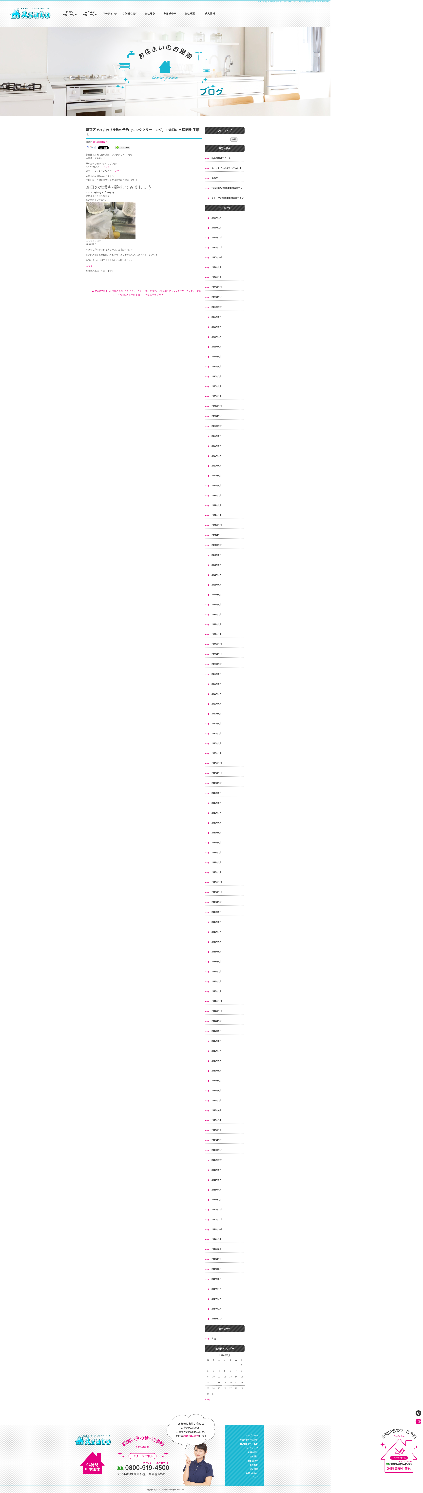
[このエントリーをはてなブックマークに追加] (88, 147)
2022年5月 (217, 475)
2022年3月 (217, 495)
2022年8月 (217, 446)
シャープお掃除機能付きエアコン (228, 198)
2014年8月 (217, 1249)
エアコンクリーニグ (91, 13)
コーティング (111, 13)
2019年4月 (217, 842)
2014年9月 (217, 1239)
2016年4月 (217, 1110)
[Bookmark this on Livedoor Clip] (95, 147)
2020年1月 (217, 753)
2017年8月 (217, 1041)
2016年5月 (217, 1100)
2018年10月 (217, 902)
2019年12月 (217, 763)
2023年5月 (217, 356)
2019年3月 (217, 852)
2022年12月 (217, 406)
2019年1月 (217, 872)
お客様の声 (170, 13)
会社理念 (150, 13)
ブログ (255, 1477)
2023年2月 (217, 386)
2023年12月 (217, 287)
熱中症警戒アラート (221, 158)
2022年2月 (217, 505)
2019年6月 (217, 823)
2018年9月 (217, 912)
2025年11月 (217, 247)
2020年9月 (217, 674)
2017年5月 (217, 1070)
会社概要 (190, 13)
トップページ (33, 13)
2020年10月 (217, 664)
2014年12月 (217, 1209)
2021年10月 (217, 545)
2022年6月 (217, 465)
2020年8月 (217, 684)
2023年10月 (217, 307)
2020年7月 (217, 694)
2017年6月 (217, 1061)
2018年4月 (217, 961)
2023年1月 (217, 396)
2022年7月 (217, 456)
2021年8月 (217, 565)
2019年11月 (217, 773)
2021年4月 (217, 604)
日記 (214, 1338)
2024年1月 (217, 277)
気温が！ (216, 178)
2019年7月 (217, 813)
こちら (106, 167)
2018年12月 (217, 882)
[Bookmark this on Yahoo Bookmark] (91, 147)
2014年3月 (217, 1299)
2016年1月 (217, 1130)
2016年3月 (217, 1120)
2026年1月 (217, 227)
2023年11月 (217, 297)
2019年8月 (217, 803)
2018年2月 (217, 981)
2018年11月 (217, 892)
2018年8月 (217, 922)
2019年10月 (217, 783)
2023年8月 (217, 327)
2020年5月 (217, 713)
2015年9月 (217, 1170)
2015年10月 (217, 1160)
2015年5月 (217, 1180)
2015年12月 (217, 1140)
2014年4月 (217, 1289)
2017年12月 (217, 1001)
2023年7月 (217, 337)
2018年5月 (217, 951)
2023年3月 (217, 376)
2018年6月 (217, 942)
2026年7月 (217, 218)
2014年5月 (217, 1279)
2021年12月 (217, 525)
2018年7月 (217, 932)
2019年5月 (217, 832)
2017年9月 (217, 1031)
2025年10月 (217, 257)
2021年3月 (217, 614)
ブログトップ (225, 130)
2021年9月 (217, 555)
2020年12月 (217, 644)
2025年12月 (217, 237)
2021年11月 (217, 535)
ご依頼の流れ (130, 13)
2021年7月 (217, 575)
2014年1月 (217, 1309)
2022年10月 (217, 426)
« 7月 (207, 1400)
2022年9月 (217, 436)
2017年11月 (217, 1011)
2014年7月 (217, 1259)
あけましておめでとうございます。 (228, 168)
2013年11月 (217, 1318)
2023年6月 (217, 346)
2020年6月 (217, 704)
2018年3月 (217, 971)
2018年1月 (217, 991)
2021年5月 (217, 594)
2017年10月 (217, 1021)
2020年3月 (217, 733)
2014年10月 (217, 1229)
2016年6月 (217, 1090)
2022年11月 (217, 416)
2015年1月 (217, 1199)
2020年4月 (217, 723)
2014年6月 (217, 1269)
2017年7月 (217, 1051)
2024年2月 (217, 267)
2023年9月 (217, 317)
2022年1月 (217, 515)
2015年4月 (217, 1190)
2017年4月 (217, 1080)
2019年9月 (217, 793)
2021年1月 (217, 634)
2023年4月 (217, 366)
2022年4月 (217, 485)
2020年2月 (217, 743)
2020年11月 (217, 654)
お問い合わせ (252, 1473)
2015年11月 (217, 1150)
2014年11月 (217, 1219)
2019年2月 (217, 862)
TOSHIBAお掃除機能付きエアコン (228, 188)
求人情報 (210, 13)
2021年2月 (217, 624)
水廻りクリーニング (71, 13)
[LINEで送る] (122, 147)
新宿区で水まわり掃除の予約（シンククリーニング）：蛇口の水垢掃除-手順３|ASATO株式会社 (293, 1)
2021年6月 (217, 585)
